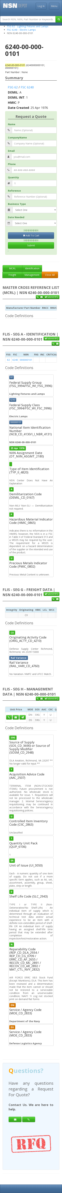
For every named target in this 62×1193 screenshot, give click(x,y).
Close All (50, 274)
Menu (54, 6)
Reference (14, 190)
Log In (41, 6)
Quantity (13, 177)
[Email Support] (41, 297)
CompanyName (17, 137)
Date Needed (16, 217)
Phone (12, 164)
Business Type (17, 204)
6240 (15, 359)
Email (11, 150)
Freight (12, 274)
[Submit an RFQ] (22, 717)
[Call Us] (37, 297)
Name (11, 124)
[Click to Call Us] (9, 717)
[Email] (15, 1113)
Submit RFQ (52, 296)
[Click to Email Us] (16, 717)
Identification (32, 268)
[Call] (28, 1113)
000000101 (26, 359)
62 (8, 359)
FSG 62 (13, 87)
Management (31, 274)
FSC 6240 (27, 87)
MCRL (12, 268)
